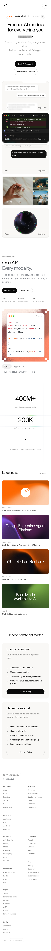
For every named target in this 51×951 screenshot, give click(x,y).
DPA (5, 883)
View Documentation (25, 72)
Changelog (7, 854)
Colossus (32, 843)
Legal (30, 800)
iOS (4, 822)
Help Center (33, 879)
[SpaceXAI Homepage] (14, 5)
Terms (5, 893)
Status (6, 861)
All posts (42, 473)
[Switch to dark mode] (5, 940)
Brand (5, 910)
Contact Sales (25, 752)
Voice (5, 800)
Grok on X (7, 829)
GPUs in (17, 428)
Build (5, 794)
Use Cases (32, 807)
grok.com (7, 819)
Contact (31, 854)
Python (7, 366)
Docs (5, 857)
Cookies (6, 904)
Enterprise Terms (10, 897)
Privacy (6, 900)
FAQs (5, 876)
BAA (5, 879)
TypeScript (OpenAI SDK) (15, 372)
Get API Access (24, 64)
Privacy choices (9, 914)
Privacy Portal (33, 872)
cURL (32, 372)
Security (31, 804)
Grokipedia (7, 807)
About (30, 840)
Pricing (6, 843)
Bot (4, 804)
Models (6, 847)
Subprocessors (34, 876)
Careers (31, 847)
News (30, 850)
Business (31, 790)
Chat (5, 790)
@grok (6, 929)
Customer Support (35, 797)
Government (33, 794)
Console (6, 850)
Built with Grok (17, 940)
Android (6, 826)
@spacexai (7, 926)
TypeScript (19, 366)
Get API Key (9, 290)
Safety (30, 865)
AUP (5, 907)
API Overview (8, 840)
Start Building (25, 692)
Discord (6, 933)
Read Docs (25, 290)
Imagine (6, 797)
